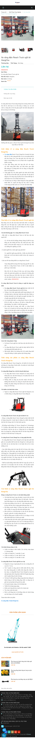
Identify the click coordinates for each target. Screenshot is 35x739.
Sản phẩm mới (6, 658)
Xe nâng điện (8, 154)
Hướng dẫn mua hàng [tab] (9, 93)
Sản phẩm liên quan (17, 612)
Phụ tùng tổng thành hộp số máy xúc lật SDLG (21, 671)
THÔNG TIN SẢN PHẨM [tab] (10, 89)
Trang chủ (3, 12)
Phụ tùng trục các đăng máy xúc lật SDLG (21, 679)
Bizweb (29, 734)
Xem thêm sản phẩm (6, 688)
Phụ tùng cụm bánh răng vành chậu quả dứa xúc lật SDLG (21, 662)
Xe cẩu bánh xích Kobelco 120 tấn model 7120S (17, 647)
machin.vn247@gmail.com (9, 700)
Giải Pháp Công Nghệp (15, 12)
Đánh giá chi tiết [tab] (8, 98)
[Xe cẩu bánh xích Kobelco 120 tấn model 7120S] (17, 631)
